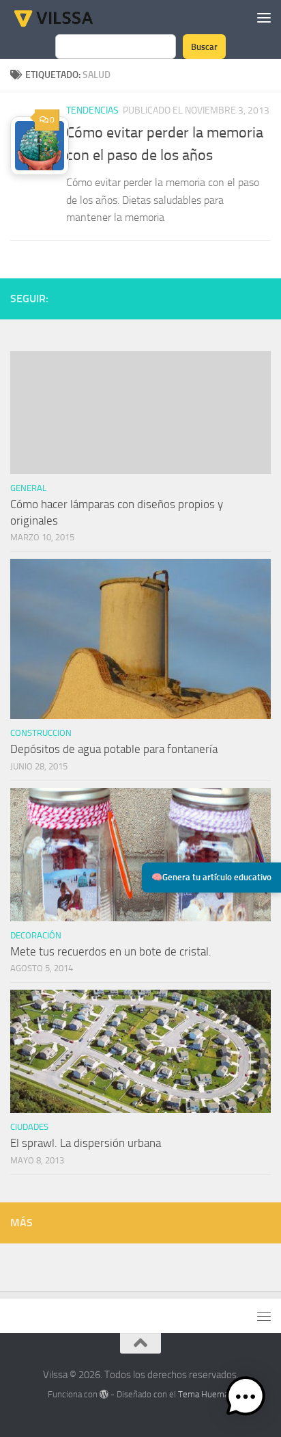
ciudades (29, 1127)
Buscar (204, 46)
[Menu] (264, 17)
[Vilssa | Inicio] (68, 17)
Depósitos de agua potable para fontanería (114, 749)
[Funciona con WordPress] (104, 1394)
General (28, 488)
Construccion (41, 733)
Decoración (35, 935)
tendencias (92, 110)
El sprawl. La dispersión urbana (85, 1143)
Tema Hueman (205, 1394)
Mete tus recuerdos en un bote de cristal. (110, 951)
